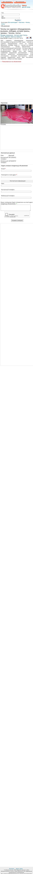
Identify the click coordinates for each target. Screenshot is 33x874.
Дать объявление (7, 1)
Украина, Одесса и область (13, 36)
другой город (26, 7)
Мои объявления (20, 1)
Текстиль (21, 22)
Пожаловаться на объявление (11, 61)
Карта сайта (19, 868)
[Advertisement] (16, 83)
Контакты (12, 868)
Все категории (12, 22)
